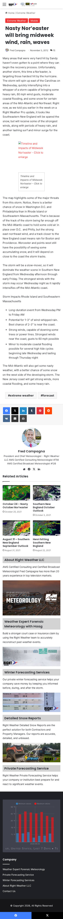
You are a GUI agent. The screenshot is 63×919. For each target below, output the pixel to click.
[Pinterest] (40, 410)
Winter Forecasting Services (18, 880)
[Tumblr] (31, 410)
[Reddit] (48, 410)
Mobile (34, 20)
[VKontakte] (6, 418)
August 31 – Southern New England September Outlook (16, 543)
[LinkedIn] (23, 410)
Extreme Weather (25, 12)
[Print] (23, 418)
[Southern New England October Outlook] (46, 493)
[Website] (24, 469)
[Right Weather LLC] (23, 4)
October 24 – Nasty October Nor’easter (15, 505)
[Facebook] (6, 410)
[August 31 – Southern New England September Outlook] (16, 528)
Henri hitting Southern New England (42, 543)
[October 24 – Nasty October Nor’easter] (16, 493)
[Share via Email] (14, 418)
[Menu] (4, 6)
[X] (14, 410)
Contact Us (9, 891)
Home (11, 12)
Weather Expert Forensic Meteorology (24, 869)
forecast (48, 395)
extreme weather (22, 395)
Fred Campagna (17, 50)
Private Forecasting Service (18, 874)
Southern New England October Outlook (44, 507)
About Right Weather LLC (17, 885)
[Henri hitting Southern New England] (46, 528)
